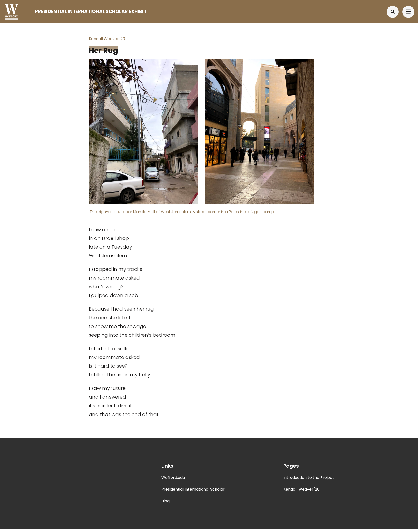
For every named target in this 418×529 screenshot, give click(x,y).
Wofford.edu (173, 477)
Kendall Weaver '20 (301, 489)
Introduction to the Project (308, 477)
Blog (165, 501)
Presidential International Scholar (193, 489)
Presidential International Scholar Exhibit (91, 11)
